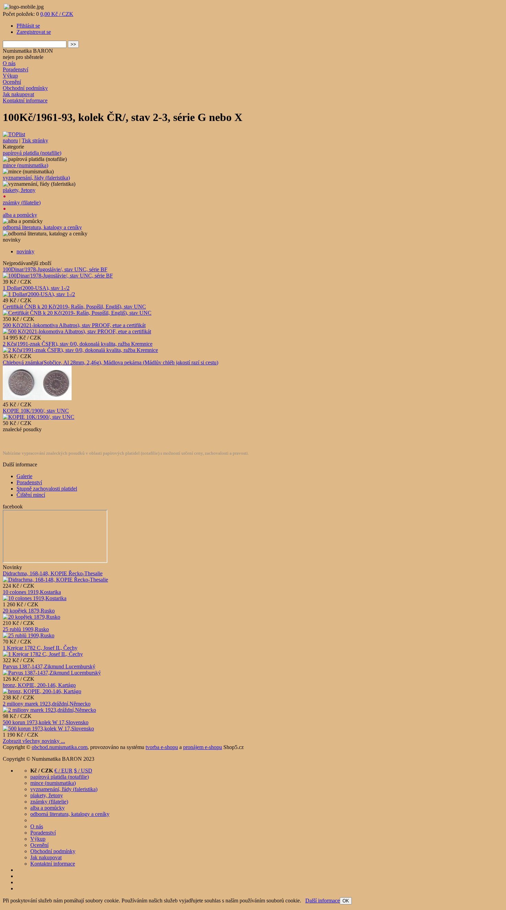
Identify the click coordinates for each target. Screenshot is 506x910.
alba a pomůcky (20, 215)
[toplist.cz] (14, 134)
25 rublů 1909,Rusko (26, 629)
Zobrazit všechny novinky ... (34, 741)
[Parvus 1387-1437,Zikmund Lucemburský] (52, 673)
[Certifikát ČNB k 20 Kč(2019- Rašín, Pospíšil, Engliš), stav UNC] (77, 313)
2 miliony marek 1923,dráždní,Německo (47, 704)
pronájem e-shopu (202, 747)
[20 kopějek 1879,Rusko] (31, 617)
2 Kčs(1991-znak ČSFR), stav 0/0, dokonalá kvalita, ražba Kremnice (77, 344)
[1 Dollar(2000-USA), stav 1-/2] (39, 294)
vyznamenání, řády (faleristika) (36, 178)
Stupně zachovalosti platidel (47, 489)
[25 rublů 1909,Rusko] (28, 635)
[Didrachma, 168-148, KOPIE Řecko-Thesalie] (55, 580)
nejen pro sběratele (23, 57)
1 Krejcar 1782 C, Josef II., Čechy (40, 648)
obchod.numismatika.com (59, 747)
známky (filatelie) (22, 202)
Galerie (24, 476)
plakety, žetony (19, 190)
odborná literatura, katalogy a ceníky (42, 227)
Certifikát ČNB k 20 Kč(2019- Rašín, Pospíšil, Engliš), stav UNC (74, 307)
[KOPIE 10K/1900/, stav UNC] (38, 417)
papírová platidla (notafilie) (32, 153)
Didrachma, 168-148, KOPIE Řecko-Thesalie (53, 573)
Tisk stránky (35, 140)
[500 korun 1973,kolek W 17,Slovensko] (48, 728)
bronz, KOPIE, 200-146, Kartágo (39, 685)
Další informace (322, 900)
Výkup (10, 76)
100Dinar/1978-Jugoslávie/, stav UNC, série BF (55, 269)
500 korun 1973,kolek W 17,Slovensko (45, 722)
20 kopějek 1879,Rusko (29, 611)
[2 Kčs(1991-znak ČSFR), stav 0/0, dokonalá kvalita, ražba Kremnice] (80, 350)
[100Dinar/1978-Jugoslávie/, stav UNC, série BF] (58, 276)
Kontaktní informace (25, 100)
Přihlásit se (28, 26)
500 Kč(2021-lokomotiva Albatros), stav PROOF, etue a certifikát (74, 325)
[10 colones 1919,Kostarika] (34, 598)
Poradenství (15, 69)
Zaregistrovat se (34, 32)
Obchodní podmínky (25, 88)
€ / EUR (63, 771)
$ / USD (83, 771)
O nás (9, 63)
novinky (25, 251)
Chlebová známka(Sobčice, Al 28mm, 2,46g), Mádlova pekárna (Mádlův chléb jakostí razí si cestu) (110, 362)
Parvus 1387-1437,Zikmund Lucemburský (49, 666)
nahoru (10, 140)
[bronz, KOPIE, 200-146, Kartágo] (42, 691)
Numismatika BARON (28, 51)
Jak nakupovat (18, 94)
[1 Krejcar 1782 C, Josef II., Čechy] (43, 654)
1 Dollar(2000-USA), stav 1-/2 (36, 288)
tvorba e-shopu (162, 747)
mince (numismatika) (25, 165)
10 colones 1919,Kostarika (32, 592)
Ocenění (12, 82)
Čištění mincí (31, 495)
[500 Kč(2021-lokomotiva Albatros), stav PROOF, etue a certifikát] (77, 331)
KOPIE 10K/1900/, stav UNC (36, 411)
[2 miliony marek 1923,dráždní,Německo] (49, 710)
